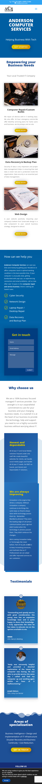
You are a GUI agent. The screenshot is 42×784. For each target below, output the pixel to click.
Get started (21, 47)
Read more (21, 130)
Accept (6, 780)
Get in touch (21, 749)
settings (24, 776)
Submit (30, 370)
